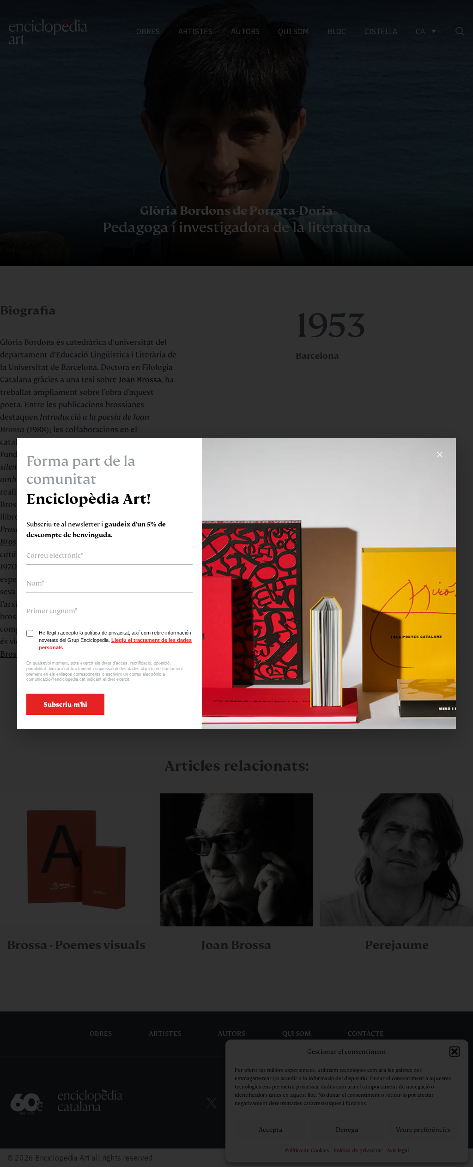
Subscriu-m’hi (65, 704)
